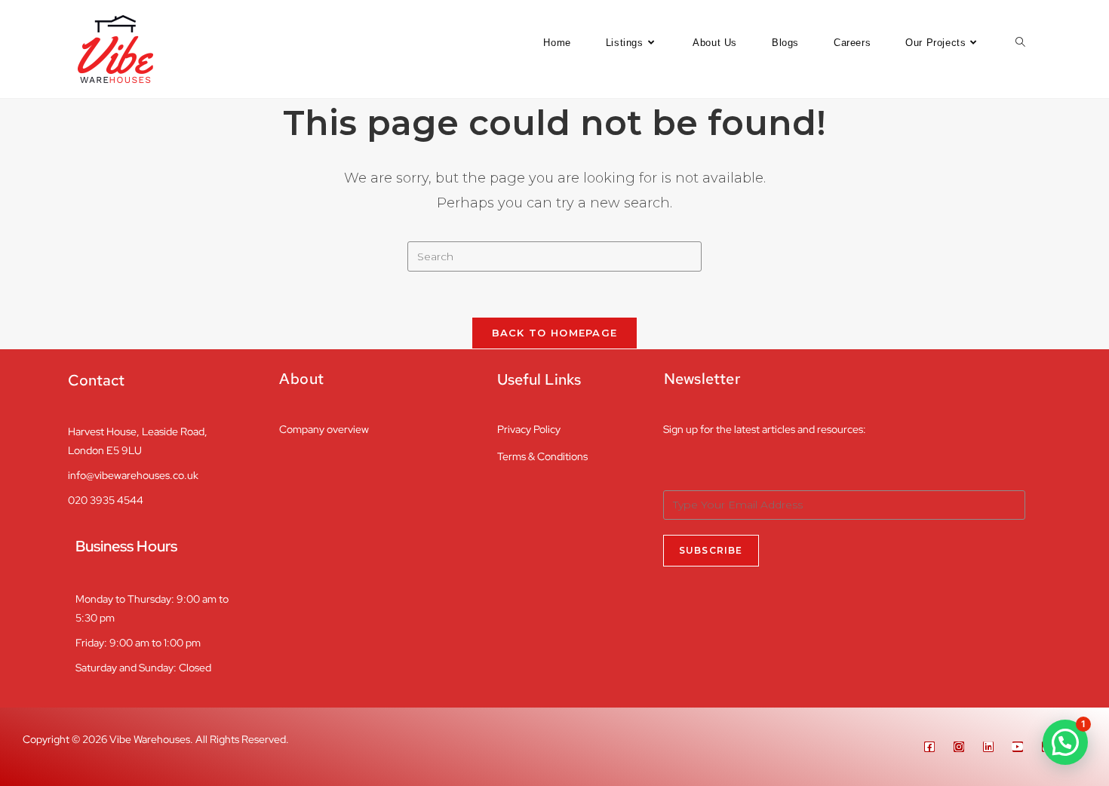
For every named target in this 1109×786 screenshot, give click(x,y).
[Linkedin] (988, 746)
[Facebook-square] (929, 746)
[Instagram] (959, 746)
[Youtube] (1017, 746)
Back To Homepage (555, 333)
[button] (1065, 742)
